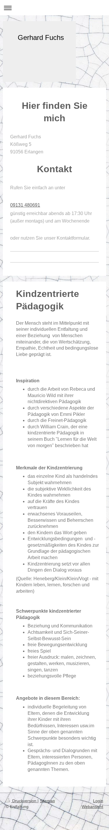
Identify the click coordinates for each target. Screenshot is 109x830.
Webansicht (92, 806)
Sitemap (47, 800)
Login (98, 800)
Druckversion (24, 800)
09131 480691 (25, 205)
